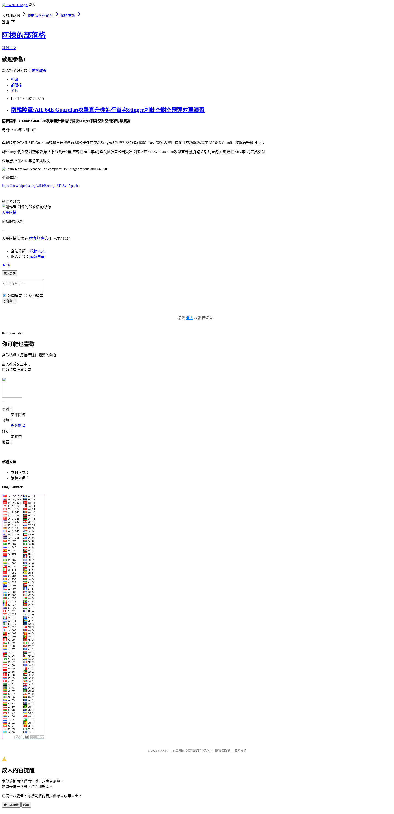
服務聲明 (240, 750)
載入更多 (10, 273)
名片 (14, 90)
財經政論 (39, 70)
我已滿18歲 (11, 805)
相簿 (14, 80)
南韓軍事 (37, 257)
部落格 (16, 85)
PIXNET (163, 750)
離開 (26, 805)
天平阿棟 (9, 212)
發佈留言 (10, 301)
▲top (6, 264)
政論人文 (37, 251)
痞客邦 (34, 238)
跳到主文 (9, 48)
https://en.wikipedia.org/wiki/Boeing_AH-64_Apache (40, 186)
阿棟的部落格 (24, 35)
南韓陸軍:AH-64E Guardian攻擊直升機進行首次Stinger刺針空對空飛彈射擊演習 (108, 110)
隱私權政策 (222, 750)
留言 (44, 238)
